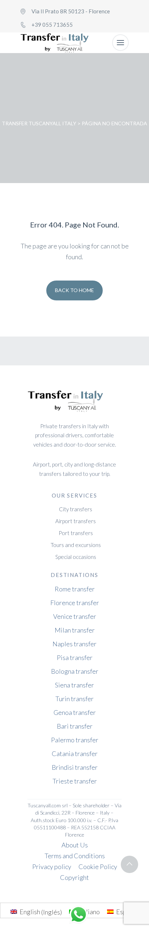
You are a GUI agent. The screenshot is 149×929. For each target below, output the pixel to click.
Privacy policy (51, 867)
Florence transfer (74, 603)
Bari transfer (75, 726)
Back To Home (74, 290)
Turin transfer (74, 699)
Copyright (74, 877)
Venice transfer (74, 616)
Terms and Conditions (74, 856)
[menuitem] (36, 911)
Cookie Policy (97, 867)
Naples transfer (74, 644)
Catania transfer (75, 753)
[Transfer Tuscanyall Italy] (54, 42)
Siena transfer (74, 685)
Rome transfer (75, 589)
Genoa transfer (75, 712)
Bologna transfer (74, 671)
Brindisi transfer (75, 767)
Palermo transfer (74, 740)
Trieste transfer (74, 781)
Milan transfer (75, 630)
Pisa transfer (75, 657)
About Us (74, 845)
